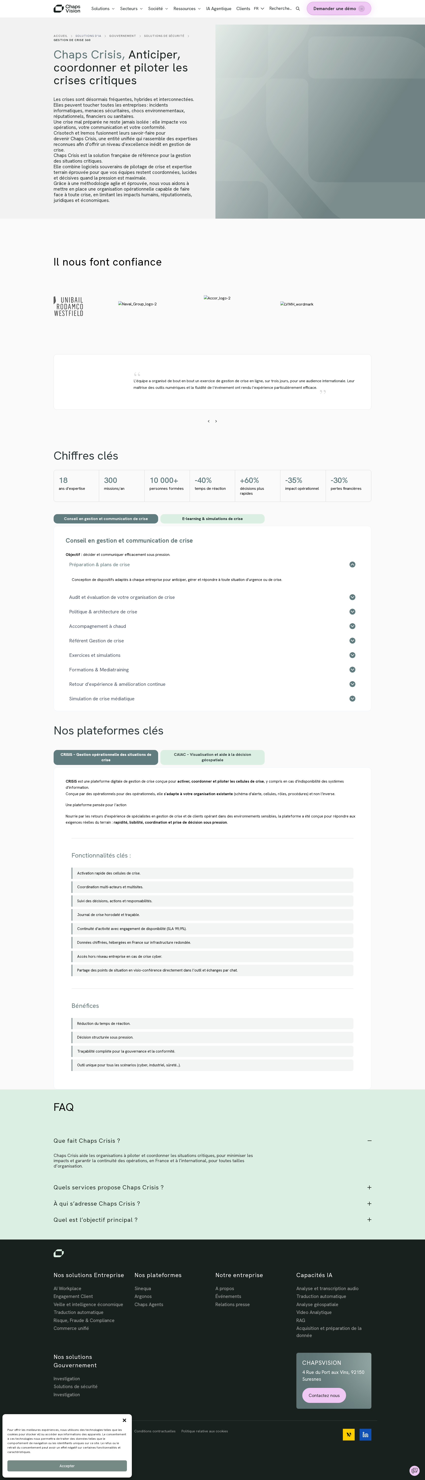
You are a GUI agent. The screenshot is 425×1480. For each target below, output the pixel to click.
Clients (243, 8)
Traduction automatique (79, 1312)
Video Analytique (314, 1312)
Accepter (67, 1466)
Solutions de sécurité (164, 36)
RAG (300, 1320)
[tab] (106, 518)
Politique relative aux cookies (205, 1431)
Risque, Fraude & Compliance (84, 1320)
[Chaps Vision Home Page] (67, 9)
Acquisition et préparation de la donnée (329, 1332)
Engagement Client (73, 1296)
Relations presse (232, 1304)
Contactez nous (324, 1395)
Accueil (61, 36)
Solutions (100, 8)
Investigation (67, 1379)
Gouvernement (122, 36)
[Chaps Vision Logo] (212, 1253)
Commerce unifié (71, 1328)
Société (155, 8)
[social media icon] (349, 1435)
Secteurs (128, 8)
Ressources (185, 8)
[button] (124, 1420)
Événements (228, 1296)
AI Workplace (67, 1288)
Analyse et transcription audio (327, 1288)
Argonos (143, 1296)
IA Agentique (218, 8)
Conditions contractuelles (155, 1431)
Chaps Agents (149, 1304)
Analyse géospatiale (317, 1304)
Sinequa (143, 1288)
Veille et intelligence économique (88, 1304)
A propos (224, 1288)
